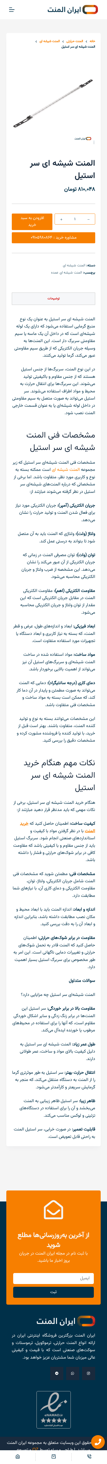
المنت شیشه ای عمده (66, 272)
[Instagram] (88, 1373)
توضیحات (53, 298)
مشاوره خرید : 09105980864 (54, 237)
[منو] (12, 9)
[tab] (53, 299)
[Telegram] (56, 1373)
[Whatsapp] (72, 1373)
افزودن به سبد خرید (32, 221)
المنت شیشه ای (74, 265)
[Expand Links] (98, 1442)
